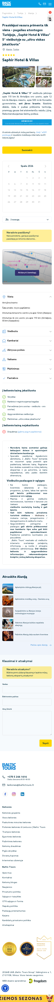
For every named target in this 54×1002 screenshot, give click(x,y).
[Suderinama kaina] (50, 12)
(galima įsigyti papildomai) (29, 432)
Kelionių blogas (9, 882)
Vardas (5, 684)
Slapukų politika (10, 906)
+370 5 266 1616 (17, 777)
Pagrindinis (7, 13)
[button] (5, 988)
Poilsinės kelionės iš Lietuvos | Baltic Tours (24, 827)
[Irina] (50, 18)
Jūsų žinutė (7, 709)
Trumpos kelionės (11, 832)
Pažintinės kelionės (12, 841)
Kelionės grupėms (11, 813)
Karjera (5, 916)
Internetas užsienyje (12, 860)
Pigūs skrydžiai (9, 851)
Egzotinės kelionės (11, 837)
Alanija (31, 13)
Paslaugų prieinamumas (13, 911)
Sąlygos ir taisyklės (11, 897)
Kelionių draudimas (11, 846)
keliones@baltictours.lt (20, 785)
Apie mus (7, 873)
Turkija (20, 13)
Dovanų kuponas (10, 856)
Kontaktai (7, 878)
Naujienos (7, 887)
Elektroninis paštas (10, 697)
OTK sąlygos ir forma (12, 901)
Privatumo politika (11, 892)
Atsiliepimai (8, 925)
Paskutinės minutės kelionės (16, 822)
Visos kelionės (9, 818)
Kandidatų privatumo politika (16, 920)
